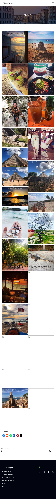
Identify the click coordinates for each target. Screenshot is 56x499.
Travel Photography (8, 474)
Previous (6, 448)
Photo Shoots (6, 471)
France (52, 451)
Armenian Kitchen (8, 477)
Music (4, 483)
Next (52, 448)
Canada (4, 451)
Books (4, 486)
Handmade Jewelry (8, 480)
